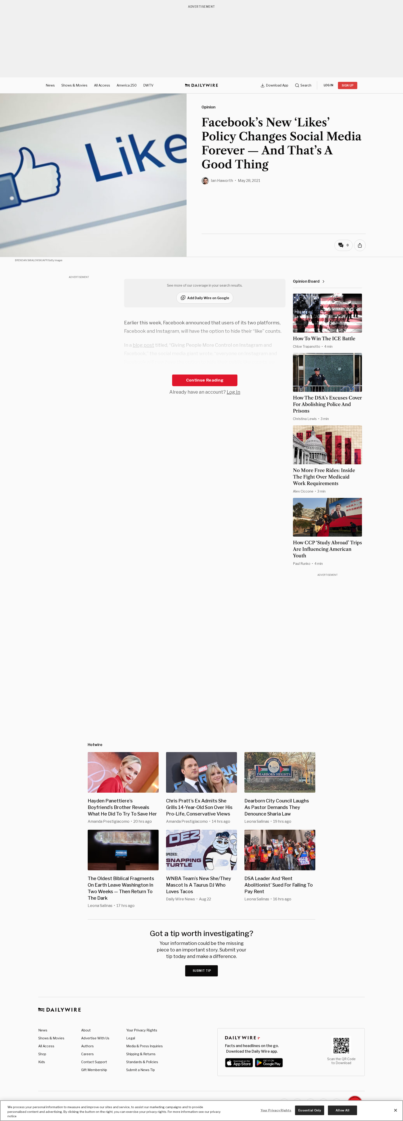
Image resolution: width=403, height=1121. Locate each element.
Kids (41, 1062)
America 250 (127, 85)
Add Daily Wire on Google (208, 298)
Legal (130, 1038)
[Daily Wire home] (201, 85)
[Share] (360, 245)
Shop (42, 1054)
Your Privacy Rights (141, 1030)
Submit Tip (202, 970)
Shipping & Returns (141, 1054)
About (86, 1030)
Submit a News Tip (140, 1070)
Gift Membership (94, 1070)
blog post (143, 345)
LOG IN (328, 85)
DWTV (148, 85)
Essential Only (309, 1110)
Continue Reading (204, 380)
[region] (201, 1110)
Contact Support (94, 1062)
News (50, 85)
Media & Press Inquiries (144, 1046)
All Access (102, 85)
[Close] (395, 1110)
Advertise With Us (95, 1038)
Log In (233, 392)
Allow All (342, 1110)
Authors (87, 1046)
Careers (87, 1054)
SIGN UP (348, 85)
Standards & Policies (142, 1062)
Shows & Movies (74, 85)
